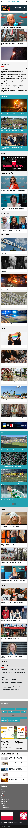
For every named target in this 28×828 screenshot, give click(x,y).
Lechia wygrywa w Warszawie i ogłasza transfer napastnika (11, 467)
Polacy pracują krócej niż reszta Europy (10, 679)
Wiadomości (5, 64)
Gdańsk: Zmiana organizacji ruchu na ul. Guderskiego (12, 305)
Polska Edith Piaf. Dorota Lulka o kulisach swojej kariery (12, 676)
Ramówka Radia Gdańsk (6, 799)
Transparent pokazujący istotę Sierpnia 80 (10, 638)
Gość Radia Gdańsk (7, 173)
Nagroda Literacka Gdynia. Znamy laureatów (10, 620)
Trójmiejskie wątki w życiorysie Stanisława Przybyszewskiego (11, 690)
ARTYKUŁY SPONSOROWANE (9, 754)
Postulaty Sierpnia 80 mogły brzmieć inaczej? (11, 27)
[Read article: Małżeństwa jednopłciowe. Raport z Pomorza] (14, 339)
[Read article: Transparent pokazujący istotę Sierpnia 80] (14, 631)
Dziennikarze (3, 791)
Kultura (3, 585)
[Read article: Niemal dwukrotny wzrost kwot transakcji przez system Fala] (14, 201)
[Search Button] (26, 2)
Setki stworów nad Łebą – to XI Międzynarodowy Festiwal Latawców (13, 400)
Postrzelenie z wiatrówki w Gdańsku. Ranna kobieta (12, 323)
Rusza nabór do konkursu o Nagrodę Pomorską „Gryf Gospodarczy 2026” (6, 742)
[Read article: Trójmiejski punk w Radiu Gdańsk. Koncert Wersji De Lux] (14, 595)
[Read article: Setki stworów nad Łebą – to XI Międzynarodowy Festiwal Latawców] (14, 393)
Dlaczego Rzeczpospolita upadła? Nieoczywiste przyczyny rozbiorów (12, 686)
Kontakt (2, 797)
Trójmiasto (5, 235)
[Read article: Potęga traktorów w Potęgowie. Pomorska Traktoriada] (14, 123)
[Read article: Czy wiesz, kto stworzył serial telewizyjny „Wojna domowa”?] (14, 649)
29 (8, 711)
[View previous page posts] (13, 504)
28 (6, 711)
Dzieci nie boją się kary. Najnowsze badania (10, 526)
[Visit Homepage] (14, 2)
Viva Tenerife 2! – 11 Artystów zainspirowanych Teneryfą (20, 742)
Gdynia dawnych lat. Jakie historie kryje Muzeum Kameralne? (12, 683)
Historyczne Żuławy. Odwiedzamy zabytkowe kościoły (13, 672)
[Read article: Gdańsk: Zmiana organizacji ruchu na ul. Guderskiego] (14, 299)
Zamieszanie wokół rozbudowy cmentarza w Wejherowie (13, 190)
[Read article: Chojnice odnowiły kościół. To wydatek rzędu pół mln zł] (14, 411)
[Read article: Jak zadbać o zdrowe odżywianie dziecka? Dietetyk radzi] (14, 573)
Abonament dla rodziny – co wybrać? (16, 779)
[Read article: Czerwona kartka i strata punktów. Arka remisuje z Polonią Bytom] (14, 442)
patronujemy (11, 720)
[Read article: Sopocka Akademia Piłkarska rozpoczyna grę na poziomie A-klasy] (14, 476)
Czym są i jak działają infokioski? (16, 762)
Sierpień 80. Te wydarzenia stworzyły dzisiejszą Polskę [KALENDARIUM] (14, 68)
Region (3, 329)
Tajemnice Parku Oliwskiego (8, 696)
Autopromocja (6, 213)
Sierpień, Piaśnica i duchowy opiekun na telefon (11, 562)
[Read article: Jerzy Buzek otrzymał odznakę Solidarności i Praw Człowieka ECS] (14, 140)
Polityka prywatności (5, 807)
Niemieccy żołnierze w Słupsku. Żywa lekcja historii (12, 85)
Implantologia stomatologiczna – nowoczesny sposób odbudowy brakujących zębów (16, 774)
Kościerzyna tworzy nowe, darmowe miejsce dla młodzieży (12, 72)
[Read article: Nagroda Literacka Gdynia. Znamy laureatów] (14, 613)
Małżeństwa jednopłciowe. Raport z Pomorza (10, 346)
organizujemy (4, 720)
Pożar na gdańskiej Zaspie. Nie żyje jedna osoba (11, 61)
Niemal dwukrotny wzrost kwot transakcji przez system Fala (12, 209)
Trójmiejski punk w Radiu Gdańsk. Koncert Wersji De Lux (13, 80)
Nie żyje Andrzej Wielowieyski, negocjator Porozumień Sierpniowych (12, 270)
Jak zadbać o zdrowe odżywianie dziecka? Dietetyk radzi (13, 580)
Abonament (3, 805)
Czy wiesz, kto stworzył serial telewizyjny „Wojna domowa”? (11, 657)
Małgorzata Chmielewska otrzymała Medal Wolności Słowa (12, 545)
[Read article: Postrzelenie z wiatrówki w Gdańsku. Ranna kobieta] (14, 317)
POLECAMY (4, 96)
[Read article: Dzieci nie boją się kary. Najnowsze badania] (14, 519)
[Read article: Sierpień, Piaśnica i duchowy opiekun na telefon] (14, 555)
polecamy (17, 720)
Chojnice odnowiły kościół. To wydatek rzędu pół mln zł (12, 417)
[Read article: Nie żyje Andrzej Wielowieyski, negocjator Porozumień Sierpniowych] (14, 263)
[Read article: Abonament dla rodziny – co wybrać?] (4, 780)
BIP (1, 795)
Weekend (25, 709)
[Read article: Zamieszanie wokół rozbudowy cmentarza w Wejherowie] (14, 183)
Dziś (17, 709)
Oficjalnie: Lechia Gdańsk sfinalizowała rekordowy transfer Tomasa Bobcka (11, 500)
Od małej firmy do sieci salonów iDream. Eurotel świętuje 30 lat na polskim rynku (15, 758)
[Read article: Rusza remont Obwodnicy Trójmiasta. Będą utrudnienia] (14, 106)
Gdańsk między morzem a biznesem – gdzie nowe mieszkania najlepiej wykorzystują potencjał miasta (16, 769)
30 (11, 711)
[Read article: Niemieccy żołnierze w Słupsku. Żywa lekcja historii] (14, 375)
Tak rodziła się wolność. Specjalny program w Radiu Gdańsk (12, 44)
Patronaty (3, 803)
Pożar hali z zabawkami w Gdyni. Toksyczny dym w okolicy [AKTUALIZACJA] (13, 288)
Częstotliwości (4, 801)
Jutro (20, 709)
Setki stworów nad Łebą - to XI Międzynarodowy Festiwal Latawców (12, 87)
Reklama (2, 793)
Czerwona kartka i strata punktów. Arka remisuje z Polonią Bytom (14, 91)
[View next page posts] (15, 504)
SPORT (3, 432)
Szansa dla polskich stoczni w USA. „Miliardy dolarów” (13, 669)
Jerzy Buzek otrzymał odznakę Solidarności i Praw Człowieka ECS (12, 82)
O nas (2, 789)
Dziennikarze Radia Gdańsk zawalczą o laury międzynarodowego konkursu (10, 231)
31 (14, 711)
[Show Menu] (1, 2)
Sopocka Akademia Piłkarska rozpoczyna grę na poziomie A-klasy (13, 483)
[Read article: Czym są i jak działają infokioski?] (4, 764)
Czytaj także (5, 665)
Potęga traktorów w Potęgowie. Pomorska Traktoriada (13, 78)
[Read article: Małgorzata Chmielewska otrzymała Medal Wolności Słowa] (14, 537)
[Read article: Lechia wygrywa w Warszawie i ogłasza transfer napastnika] (14, 459)
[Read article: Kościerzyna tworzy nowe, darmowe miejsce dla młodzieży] (14, 357)
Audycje (3, 509)
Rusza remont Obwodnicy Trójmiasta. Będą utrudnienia (13, 74)
